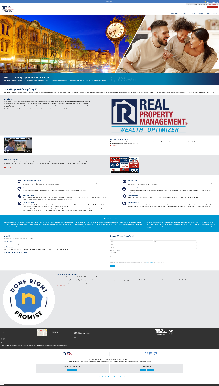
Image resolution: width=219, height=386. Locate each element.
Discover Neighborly (71, 369)
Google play (150, 369)
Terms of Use (96, 376)
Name (112, 239)
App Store (143, 369)
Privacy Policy (116, 259)
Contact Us (214, 13)
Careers (75, 338)
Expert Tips (205, 4)
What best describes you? (115, 250)
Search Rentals (189, 4)
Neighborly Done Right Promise (212, 2)
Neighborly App (76, 334)
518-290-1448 (215, 4)
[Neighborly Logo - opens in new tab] (154, 353)
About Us (193, 13)
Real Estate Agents (77, 332)
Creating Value (174, 13)
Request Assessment (212, 7)
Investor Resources (184, 13)
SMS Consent (112, 255)
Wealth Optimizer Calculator (11, 111)
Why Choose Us (115, 145)
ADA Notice (51, 342)
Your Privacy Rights (122, 376)
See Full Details (61, 285)
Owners (200, 4)
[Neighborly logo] (109, 1)
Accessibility (107, 376)
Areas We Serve (201, 13)
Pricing (208, 13)
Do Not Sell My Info (114, 376)
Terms (111, 259)
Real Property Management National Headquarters (82, 333)
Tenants (195, 4)
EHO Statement (76, 336)
